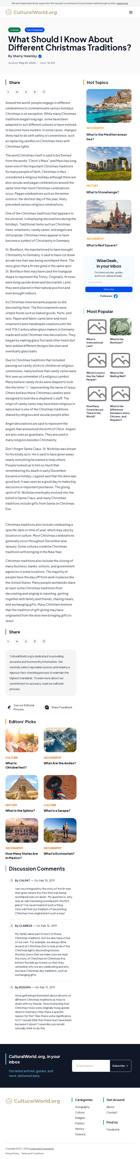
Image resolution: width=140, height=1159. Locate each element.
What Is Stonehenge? (102, 192)
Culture (11, 757)
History (11, 805)
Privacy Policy (12, 1153)
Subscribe (109, 289)
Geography (52, 757)
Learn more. (122, 3)
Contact (112, 1112)
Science (80, 1134)
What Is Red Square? (101, 245)
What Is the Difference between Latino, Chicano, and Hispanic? (120, 413)
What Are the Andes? (60, 763)
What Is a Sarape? (57, 810)
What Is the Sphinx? (20, 810)
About (110, 1107)
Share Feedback (61, 707)
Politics (79, 1123)
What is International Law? (94, 342)
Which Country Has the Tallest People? (95, 376)
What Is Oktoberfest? (16, 765)
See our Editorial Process (23, 707)
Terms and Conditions (32, 1153)
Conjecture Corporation (41, 1148)
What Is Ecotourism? (59, 853)
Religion (80, 1118)
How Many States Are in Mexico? (21, 856)
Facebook (113, 1129)
